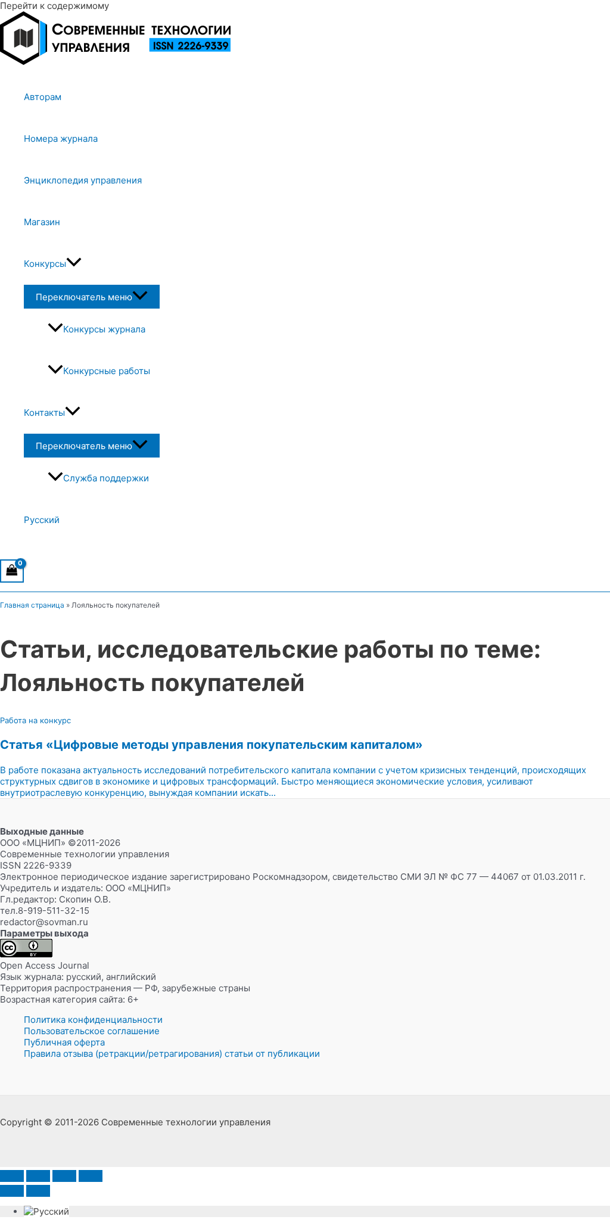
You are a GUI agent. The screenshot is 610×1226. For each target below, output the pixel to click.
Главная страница (32, 604)
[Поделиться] (64, 1176)
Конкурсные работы (106, 370)
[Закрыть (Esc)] (90, 1176)
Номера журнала (61, 138)
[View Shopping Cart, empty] (12, 571)
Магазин (42, 222)
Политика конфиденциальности (93, 1019)
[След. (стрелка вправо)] (38, 1191)
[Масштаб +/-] (12, 1176)
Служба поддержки (106, 478)
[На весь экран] (38, 1176)
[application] (74, 264)
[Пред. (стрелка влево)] (12, 1191)
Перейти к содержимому (54, 5)
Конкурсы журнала (104, 329)
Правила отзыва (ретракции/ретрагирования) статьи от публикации (172, 1053)
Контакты (44, 412)
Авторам (42, 96)
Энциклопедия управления (83, 180)
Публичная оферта (64, 1042)
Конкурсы (45, 263)
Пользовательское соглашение (92, 1031)
